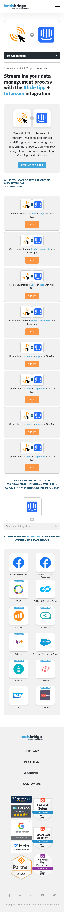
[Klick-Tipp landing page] (17, 34)
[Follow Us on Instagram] (20, 895)
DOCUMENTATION (13, 186)
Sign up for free (32, 164)
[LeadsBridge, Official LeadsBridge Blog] (16, 6)
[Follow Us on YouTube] (42, 895)
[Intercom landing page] (46, 34)
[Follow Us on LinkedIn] (31, 895)
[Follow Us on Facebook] (9, 895)
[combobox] (32, 526)
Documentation (16, 55)
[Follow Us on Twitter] (54, 895)
